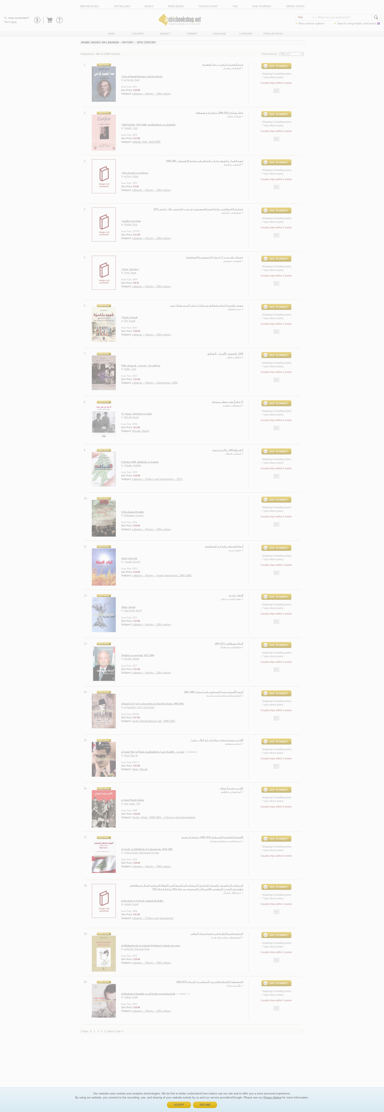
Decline (205, 1104)
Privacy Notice (272, 1097)
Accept (179, 1104)
